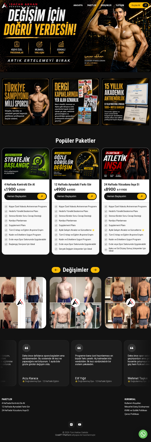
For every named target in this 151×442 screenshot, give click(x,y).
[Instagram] (71, 424)
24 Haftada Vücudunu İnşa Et (15, 410)
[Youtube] (79, 424)
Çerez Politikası (132, 414)
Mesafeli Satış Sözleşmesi (137, 407)
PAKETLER (91, 5)
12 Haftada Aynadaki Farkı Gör (16, 407)
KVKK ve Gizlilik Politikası (136, 410)
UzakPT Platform (63, 435)
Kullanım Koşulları (133, 403)
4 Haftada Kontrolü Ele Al (13, 403)
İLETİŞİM (120, 5)
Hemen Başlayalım (16, 196)
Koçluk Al (136, 5)
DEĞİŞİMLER (106, 5)
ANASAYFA (78, 5)
